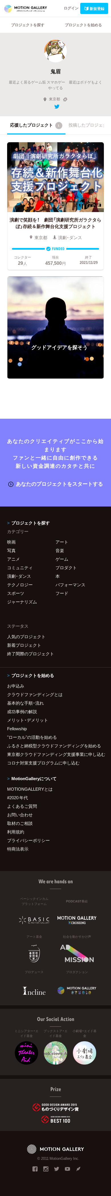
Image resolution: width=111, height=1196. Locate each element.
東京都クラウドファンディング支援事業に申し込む (55, 754)
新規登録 (97, 8)
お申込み (15, 686)
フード (62, 593)
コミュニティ (20, 567)
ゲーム (62, 559)
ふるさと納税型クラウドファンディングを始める (54, 746)
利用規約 (15, 832)
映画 (11, 542)
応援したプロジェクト (34, 125)
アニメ (13, 559)
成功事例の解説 (22, 711)
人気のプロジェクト (26, 636)
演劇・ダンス (19, 576)
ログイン (71, 8)
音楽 (60, 550)
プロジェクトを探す (27, 24)
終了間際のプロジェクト (30, 653)
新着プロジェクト (24, 645)
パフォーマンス (70, 584)
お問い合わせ (20, 814)
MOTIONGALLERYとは (30, 789)
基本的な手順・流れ (25, 703)
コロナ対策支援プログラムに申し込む (43, 763)
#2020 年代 (17, 797)
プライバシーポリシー (28, 840)
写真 (11, 550)
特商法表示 (17, 849)
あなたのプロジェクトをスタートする (59, 483)
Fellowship (17, 728)
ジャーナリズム (22, 602)
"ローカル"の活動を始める (32, 737)
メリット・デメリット (27, 720)
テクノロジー (20, 584)
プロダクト (66, 567)
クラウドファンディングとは (35, 694)
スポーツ (15, 593)
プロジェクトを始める (83, 24)
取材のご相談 (20, 823)
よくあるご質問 (22, 806)
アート (62, 542)
